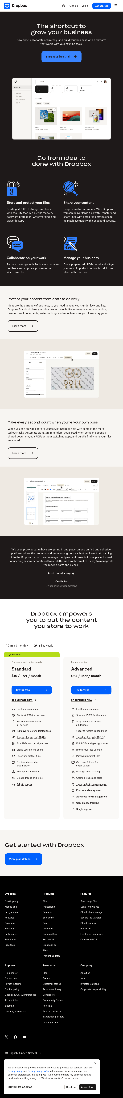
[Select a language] (63, 6)
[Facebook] (15, 1037)
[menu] (116, 6)
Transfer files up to (31, 737)
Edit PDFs (85, 928)
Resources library (52, 989)
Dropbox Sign (50, 934)
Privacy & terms (13, 983)
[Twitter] (6, 1037)
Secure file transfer (90, 917)
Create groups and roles (30, 777)
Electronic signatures (91, 934)
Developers (49, 994)
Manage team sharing (28, 771)
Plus (45, 901)
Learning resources (15, 1011)
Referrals (47, 1005)
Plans (46, 950)
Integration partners (53, 1016)
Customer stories (52, 983)
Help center (11, 973)
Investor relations (89, 983)
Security (9, 928)
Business (47, 912)
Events (46, 978)
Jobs (82, 978)
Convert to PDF (88, 939)
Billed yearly (46, 645)
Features (9, 917)
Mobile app (11, 906)
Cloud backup (88, 923)
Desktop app (12, 901)
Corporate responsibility (93, 989)
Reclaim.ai (48, 939)
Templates (10, 939)
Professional (49, 906)
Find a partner (50, 1022)
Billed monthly (19, 645)
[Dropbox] (16, 6)
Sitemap (9, 1005)
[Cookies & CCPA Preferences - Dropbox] (52, 1076)
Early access (11, 934)
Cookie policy (12, 989)
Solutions (10, 923)
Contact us (11, 978)
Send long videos (89, 906)
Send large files (88, 901)
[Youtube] (24, 1037)
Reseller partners (52, 1011)
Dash (45, 923)
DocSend (48, 928)
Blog (45, 973)
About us (85, 973)
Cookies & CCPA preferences (20, 994)
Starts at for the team (31, 715)
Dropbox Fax (49, 945)
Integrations (11, 912)
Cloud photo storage (91, 912)
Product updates (51, 955)
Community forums (53, 1000)
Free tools (10, 945)
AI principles (11, 1000)
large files (88, 213)
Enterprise (48, 917)
